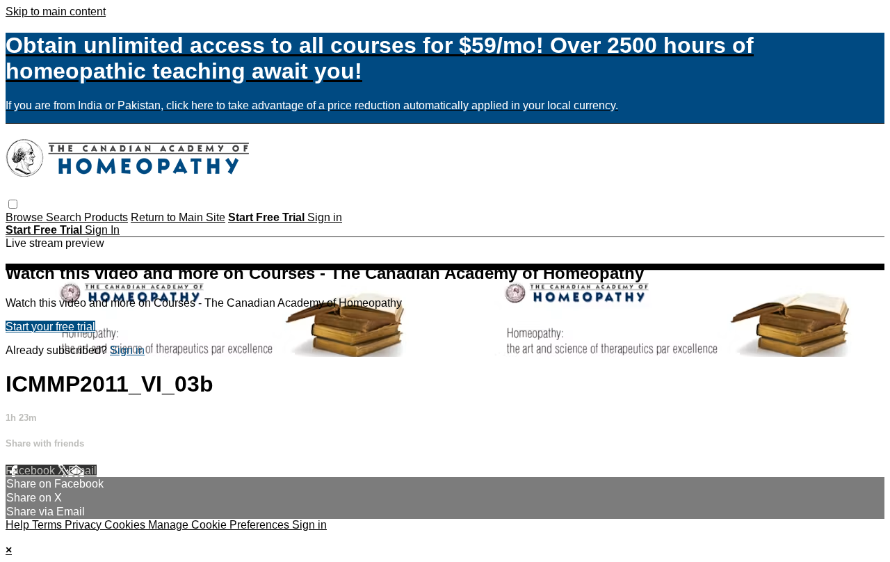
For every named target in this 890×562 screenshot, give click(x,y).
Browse (26, 217)
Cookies (126, 525)
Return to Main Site (178, 217)
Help (19, 525)
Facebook (32, 470)
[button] (12, 204)
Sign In (102, 230)
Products (106, 217)
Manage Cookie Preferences (220, 525)
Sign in (324, 217)
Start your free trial (50, 326)
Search (65, 217)
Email (82, 470)
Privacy (84, 525)
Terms (48, 525)
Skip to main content (56, 11)
